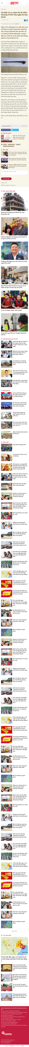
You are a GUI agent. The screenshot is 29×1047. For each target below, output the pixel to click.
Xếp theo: (3, 185)
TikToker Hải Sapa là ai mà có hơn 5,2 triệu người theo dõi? (14, 262)
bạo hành (18, 144)
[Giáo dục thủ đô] (14, 2)
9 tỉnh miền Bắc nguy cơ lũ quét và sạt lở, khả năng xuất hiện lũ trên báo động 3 (20, 572)
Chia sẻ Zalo (15, 129)
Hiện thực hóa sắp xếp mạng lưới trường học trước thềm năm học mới (19, 543)
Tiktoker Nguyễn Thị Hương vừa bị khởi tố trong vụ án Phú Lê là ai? (14, 237)
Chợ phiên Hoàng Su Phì (19, 444)
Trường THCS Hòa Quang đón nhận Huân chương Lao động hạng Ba (19, 394)
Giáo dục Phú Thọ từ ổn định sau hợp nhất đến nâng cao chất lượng (19, 137)
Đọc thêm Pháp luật (9, 191)
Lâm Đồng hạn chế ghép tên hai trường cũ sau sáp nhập (19, 362)
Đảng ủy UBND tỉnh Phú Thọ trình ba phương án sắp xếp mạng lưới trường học (17, 166)
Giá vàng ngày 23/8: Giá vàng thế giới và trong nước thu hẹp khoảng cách (20, 582)
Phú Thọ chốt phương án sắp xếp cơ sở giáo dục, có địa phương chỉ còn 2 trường (18, 153)
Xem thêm (14, 931)
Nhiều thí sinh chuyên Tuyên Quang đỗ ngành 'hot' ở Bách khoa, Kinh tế (20, 352)
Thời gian (7, 185)
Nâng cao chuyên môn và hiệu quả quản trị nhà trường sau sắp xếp (19, 495)
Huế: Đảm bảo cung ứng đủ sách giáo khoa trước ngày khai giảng (20, 382)
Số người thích (13, 185)
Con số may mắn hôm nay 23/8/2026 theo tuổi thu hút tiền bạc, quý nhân (20, 592)
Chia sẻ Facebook (6, 129)
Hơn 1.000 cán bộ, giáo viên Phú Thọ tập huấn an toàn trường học (18, 159)
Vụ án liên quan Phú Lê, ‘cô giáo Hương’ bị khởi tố (13, 333)
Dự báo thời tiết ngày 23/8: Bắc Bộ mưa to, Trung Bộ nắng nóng (20, 563)
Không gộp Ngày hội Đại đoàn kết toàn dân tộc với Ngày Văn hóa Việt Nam (20, 995)
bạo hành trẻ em (11, 144)
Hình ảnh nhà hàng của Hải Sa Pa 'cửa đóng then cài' (12, 213)
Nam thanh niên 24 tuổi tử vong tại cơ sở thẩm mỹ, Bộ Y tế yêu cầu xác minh (13, 286)
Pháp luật (3, 9)
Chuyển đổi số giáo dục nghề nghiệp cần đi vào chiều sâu (19, 414)
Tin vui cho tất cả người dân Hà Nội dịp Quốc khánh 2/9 (20, 986)
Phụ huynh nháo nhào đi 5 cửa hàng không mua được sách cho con (20, 423)
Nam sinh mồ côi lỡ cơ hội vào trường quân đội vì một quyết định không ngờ (20, 372)
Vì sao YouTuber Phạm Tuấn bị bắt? (11, 310)
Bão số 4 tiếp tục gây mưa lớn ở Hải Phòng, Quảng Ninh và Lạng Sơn (20, 533)
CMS (12, 1045)
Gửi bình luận (6, 178)
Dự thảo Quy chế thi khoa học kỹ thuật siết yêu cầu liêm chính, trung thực (20, 404)
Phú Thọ (5, 144)
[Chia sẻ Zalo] (27, 20)
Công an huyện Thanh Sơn (8, 146)
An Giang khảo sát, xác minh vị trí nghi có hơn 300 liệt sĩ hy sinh (20, 611)
